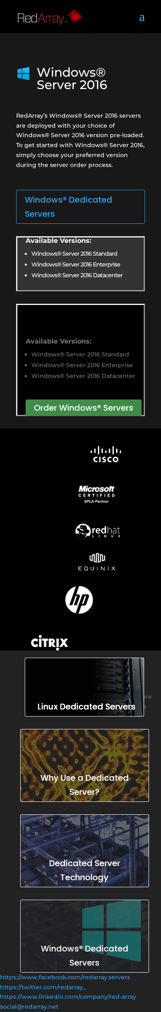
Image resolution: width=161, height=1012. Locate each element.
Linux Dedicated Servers (86, 706)
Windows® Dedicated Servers (68, 207)
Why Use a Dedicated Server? (84, 785)
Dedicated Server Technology (84, 870)
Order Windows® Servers (83, 408)
